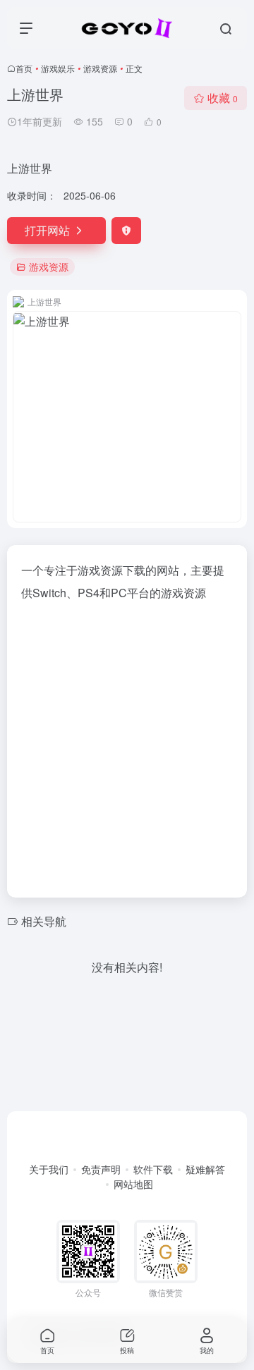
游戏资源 (100, 68)
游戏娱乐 (58, 68)
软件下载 (153, 1169)
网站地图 (133, 1184)
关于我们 (48, 1169)
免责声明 (101, 1169)
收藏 (222, 98)
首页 (24, 68)
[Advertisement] (127, 745)
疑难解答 (205, 1169)
